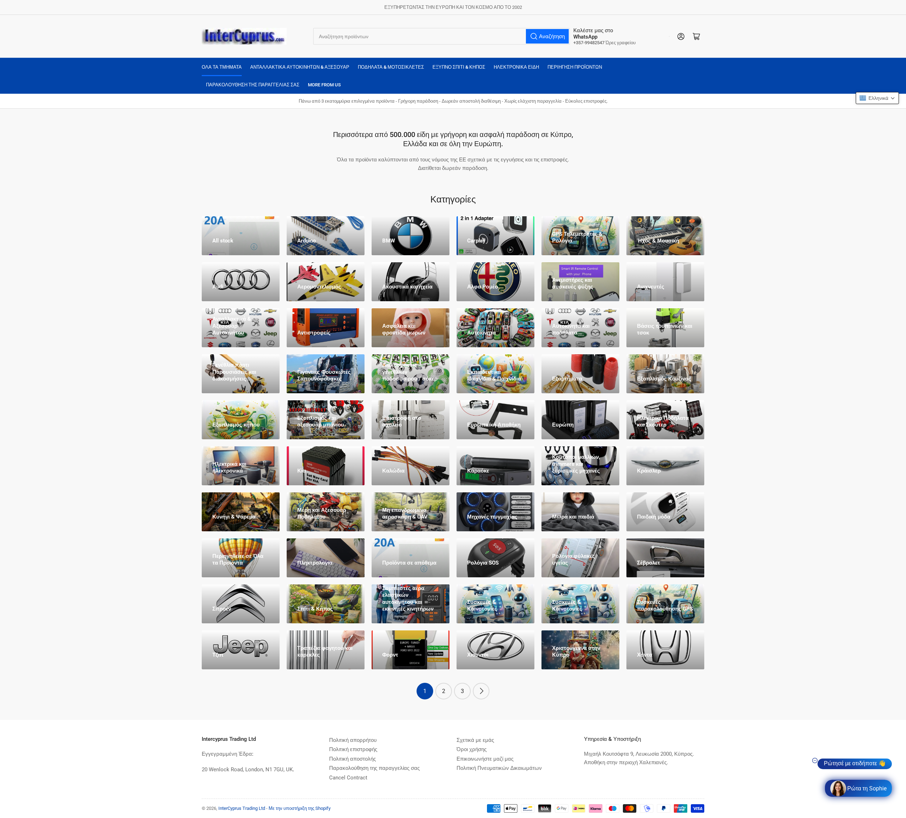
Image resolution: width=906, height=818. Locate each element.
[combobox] (441, 36)
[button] (877, 98)
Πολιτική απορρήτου (353, 740)
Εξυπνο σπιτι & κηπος (458, 67)
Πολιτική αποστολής (352, 759)
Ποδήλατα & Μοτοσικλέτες (391, 67)
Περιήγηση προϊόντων (574, 67)
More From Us (324, 84)
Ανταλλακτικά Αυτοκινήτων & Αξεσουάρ (299, 67)
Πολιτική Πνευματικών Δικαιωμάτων (499, 768)
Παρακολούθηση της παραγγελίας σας (252, 84)
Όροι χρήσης (472, 749)
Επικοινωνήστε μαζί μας (485, 759)
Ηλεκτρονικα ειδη (516, 67)
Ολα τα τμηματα (222, 67)
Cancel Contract (348, 777)
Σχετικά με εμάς (475, 740)
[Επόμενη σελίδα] (481, 691)
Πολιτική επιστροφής (353, 749)
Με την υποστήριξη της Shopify (300, 808)
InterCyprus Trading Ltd (241, 808)
